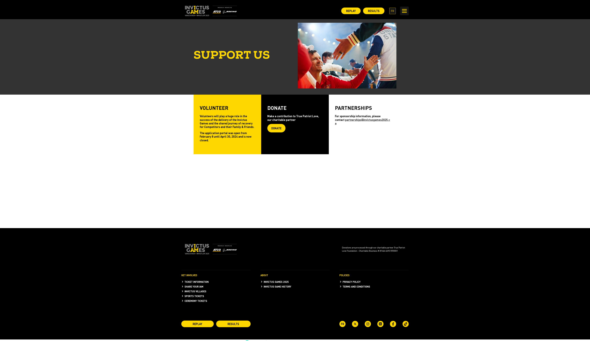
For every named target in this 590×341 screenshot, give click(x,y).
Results (374, 11)
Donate (276, 128)
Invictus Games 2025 (276, 281)
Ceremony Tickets (196, 300)
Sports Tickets (194, 296)
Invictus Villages (195, 291)
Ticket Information (197, 281)
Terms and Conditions (356, 286)
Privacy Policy (352, 281)
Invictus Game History (277, 286)
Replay (351, 11)
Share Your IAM (194, 286)
